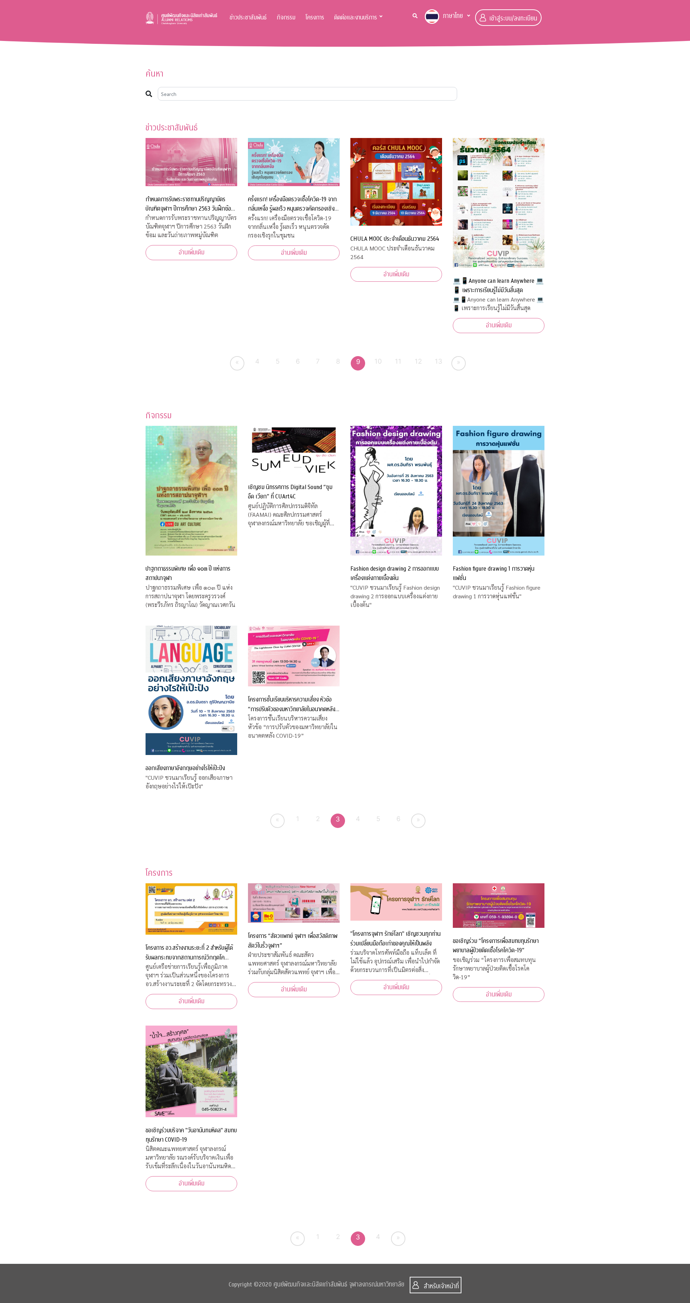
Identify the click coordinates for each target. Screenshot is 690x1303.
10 (378, 361)
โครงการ (314, 17)
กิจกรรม (286, 17)
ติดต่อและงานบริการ (355, 17)
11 (398, 361)
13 (438, 361)
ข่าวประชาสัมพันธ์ (248, 17)
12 (418, 361)
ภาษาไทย (453, 15)
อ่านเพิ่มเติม (191, 252)
